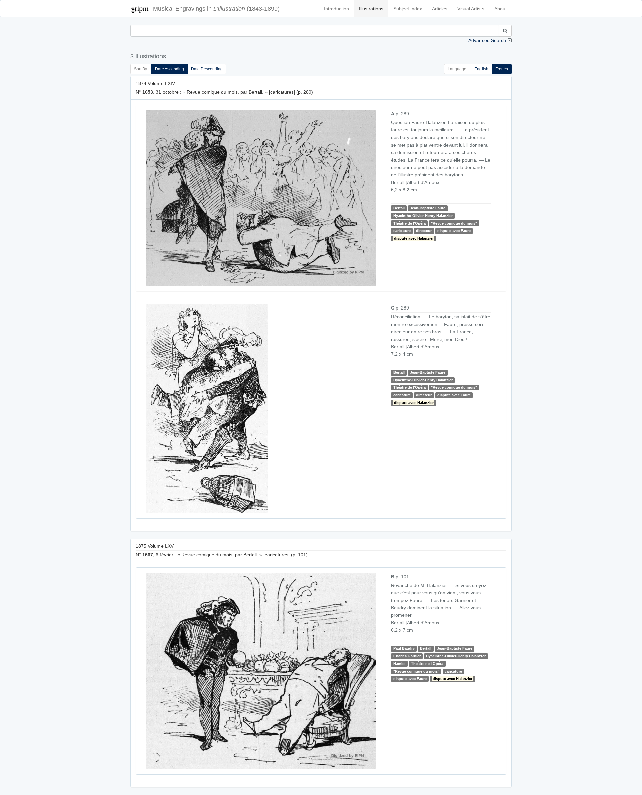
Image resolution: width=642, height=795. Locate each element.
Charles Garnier (407, 656)
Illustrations (371, 8)
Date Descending (207, 69)
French (501, 69)
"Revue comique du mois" (454, 223)
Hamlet (399, 663)
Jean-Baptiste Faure (427, 208)
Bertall (399, 208)
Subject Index (407, 8)
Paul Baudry (404, 648)
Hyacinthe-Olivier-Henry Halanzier (423, 216)
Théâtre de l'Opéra (409, 223)
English (481, 69)
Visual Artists (470, 8)
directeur (424, 231)
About (500, 8)
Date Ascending (169, 69)
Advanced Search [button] (487, 40)
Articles (439, 8)
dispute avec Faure (454, 231)
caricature (402, 231)
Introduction (336, 8)
